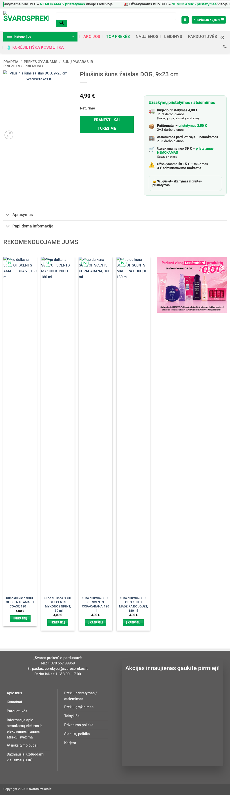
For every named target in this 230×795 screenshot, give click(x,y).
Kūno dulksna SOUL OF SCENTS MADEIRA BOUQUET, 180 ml (133, 604)
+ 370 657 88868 (61, 663)
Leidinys (173, 36)
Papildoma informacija (32, 226)
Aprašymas (22, 214)
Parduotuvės (202, 36)
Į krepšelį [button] (20, 618)
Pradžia (10, 62)
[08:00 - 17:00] (222, 37)
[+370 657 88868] (225, 46)
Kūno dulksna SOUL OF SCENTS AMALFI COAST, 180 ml (20, 602)
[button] (185, 20)
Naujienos (147, 36)
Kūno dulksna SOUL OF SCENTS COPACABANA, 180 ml (95, 604)
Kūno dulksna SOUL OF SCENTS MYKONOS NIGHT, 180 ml (58, 604)
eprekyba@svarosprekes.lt (66, 668)
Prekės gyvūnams (40, 62)
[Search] (61, 23)
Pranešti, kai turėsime (107, 124)
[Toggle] (7, 215)
